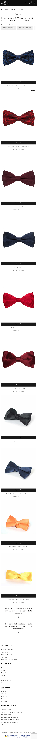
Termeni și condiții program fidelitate (12, 712)
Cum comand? (5, 652)
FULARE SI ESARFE (25, 28)
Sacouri (3, 694)
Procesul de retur (6, 654)
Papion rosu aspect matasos (18, 327)
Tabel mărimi (5, 657)
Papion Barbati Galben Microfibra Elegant (18, 599)
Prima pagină (6, 9)
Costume (4, 691)
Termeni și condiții (6, 709)
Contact (3, 670)
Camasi (3, 699)
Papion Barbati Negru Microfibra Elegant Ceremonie (18, 441)
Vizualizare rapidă (20, 82)
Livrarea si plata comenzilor (9, 659)
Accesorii (14, 9)
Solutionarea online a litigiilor (9, 722)
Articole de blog (6, 680)
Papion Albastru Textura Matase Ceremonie (18, 85)
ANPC (3, 725)
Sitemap (3, 683)
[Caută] (26, 2)
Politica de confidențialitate (9, 717)
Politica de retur (6, 714)
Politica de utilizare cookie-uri (10, 719)
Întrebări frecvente (7, 649)
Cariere (3, 678)
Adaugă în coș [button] (16, 82)
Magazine (4, 673)
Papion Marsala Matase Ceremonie (18, 206)
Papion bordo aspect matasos (18, 388)
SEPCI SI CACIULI (8, 28)
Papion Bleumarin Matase (18, 267)
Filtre (33, 90)
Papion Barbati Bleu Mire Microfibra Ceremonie (18, 493)
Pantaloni (4, 696)
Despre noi (4, 668)
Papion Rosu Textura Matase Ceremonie (18, 146)
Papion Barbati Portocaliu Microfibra (18, 546)
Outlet (3, 675)
